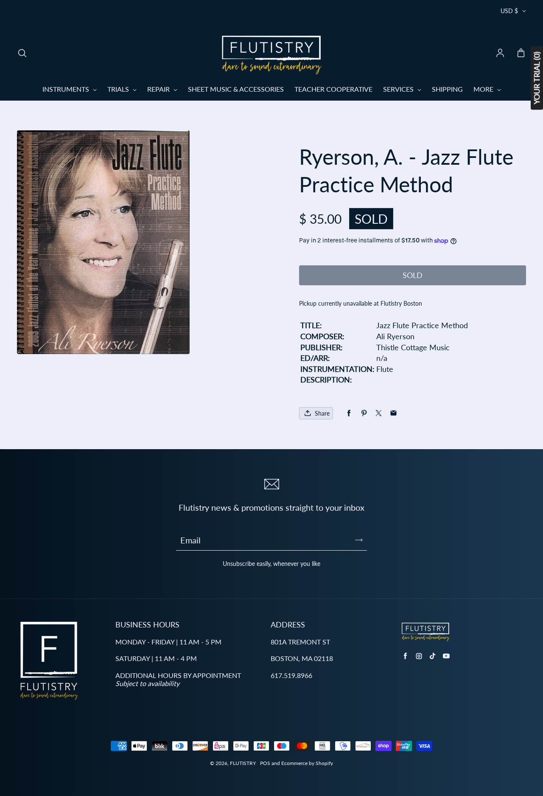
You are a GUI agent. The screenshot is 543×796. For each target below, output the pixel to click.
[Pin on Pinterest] (363, 413)
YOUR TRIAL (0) (536, 78)
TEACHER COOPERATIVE (333, 89)
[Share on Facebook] (349, 413)
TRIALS (119, 89)
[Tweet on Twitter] (378, 413)
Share (322, 413)
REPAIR (159, 89)
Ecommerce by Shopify (307, 763)
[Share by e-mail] (393, 413)
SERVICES (399, 89)
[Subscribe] (359, 540)
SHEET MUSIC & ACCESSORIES (236, 89)
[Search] (22, 53)
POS (265, 763)
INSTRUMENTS (66, 89)
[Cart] (521, 53)
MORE (484, 89)
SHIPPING (447, 89)
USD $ (509, 10)
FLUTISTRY (243, 763)
